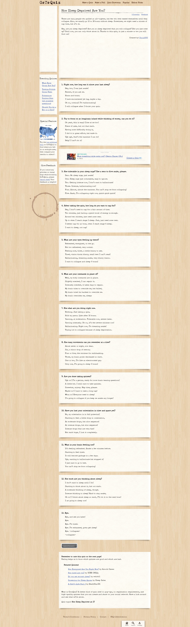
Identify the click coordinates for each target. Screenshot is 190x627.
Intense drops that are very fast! (79, 429)
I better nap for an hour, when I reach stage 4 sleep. (88, 224)
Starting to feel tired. (74, 452)
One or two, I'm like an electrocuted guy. (83, 360)
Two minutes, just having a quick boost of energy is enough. (91, 213)
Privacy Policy (90, 617)
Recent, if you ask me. (74, 92)
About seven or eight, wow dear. (78, 346)
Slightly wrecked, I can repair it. (79, 281)
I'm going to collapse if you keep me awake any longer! (88, 398)
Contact (103, 617)
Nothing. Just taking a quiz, (77, 312)
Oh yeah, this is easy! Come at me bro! (81, 123)
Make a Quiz (87, 3)
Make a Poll (100, 3)
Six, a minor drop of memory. (77, 350)
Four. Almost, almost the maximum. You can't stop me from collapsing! (95, 190)
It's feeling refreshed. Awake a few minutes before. (87, 449)
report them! (45, 179)
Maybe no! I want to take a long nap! (80, 391)
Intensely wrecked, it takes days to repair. (83, 285)
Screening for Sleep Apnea (80, 580)
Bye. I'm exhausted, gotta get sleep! (80, 528)
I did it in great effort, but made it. (80, 133)
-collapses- (70, 535)
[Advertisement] (105, 57)
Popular (126, 3)
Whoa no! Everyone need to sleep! (79, 395)
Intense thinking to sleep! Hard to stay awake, (85, 493)
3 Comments (136, 14)
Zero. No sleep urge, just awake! (78, 175)
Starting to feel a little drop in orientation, (84, 418)
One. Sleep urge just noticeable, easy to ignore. (86, 179)
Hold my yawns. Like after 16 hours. (80, 316)
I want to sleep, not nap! (75, 227)
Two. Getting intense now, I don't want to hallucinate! (88, 183)
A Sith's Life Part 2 (77, 584)
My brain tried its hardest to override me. (83, 292)
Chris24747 (143, 38)
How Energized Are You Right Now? (83, 569)
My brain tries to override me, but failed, (83, 289)
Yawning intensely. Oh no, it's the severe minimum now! (89, 323)
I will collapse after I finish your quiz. (82, 106)
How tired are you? (76, 573)
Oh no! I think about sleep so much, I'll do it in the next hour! (92, 497)
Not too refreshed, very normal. (78, 247)
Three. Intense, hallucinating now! (80, 186)
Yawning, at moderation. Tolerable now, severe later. (88, 319)
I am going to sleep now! (75, 501)
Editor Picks (137, 3)
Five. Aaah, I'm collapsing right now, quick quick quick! (89, 193)
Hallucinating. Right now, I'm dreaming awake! (85, 326)
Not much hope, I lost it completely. (80, 432)
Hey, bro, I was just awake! (76, 88)
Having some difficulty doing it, (79, 130)
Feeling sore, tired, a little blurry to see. (83, 251)
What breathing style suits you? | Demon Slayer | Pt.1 (100, 156)
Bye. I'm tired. (71, 524)
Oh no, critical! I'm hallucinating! (80, 103)
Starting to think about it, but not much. (82, 486)
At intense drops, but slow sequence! (81, 425)
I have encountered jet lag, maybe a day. (82, 99)
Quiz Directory (114, 3)
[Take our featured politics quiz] (48, 132)
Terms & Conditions (71, 617)
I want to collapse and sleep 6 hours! (81, 262)
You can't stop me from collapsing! (80, 466)
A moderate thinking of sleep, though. (81, 490)
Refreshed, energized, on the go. (79, 244)
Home (126, 625)
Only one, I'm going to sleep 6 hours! (81, 364)
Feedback (144, 14)
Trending (139, 625)
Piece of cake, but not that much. (79, 126)
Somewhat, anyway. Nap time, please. (80, 387)
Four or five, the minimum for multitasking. (83, 353)
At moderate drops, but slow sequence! (81, 422)
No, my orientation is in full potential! (82, 414)
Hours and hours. (72, 96)
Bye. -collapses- (72, 531)
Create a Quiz (133, 158)
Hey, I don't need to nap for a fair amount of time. (87, 210)
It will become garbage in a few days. (81, 456)
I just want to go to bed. (75, 463)
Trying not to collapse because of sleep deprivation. (88, 330)
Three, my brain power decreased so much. (83, 357)
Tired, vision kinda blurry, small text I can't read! (87, 254)
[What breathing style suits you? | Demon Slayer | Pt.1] (71, 157)
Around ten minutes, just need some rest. (82, 217)
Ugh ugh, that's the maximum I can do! (81, 137)
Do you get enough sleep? (79, 577)
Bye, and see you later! (74, 517)
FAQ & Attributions (119, 617)
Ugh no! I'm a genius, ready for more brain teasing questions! (92, 380)
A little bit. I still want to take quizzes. (82, 384)
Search (133, 625)
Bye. (66, 520)
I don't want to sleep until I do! (79, 483)
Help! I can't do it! (73, 140)
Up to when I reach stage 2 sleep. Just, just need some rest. (91, 220)
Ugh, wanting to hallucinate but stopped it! (84, 459)
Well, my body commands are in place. (81, 278)
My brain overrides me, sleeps (78, 296)
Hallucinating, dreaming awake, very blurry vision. (87, 258)
